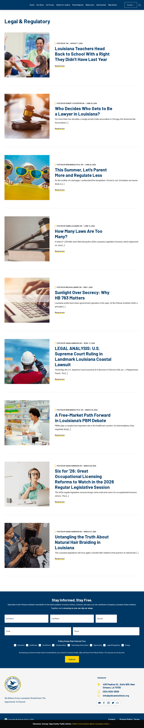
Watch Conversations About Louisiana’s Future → (92, 724)
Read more (60, 66)
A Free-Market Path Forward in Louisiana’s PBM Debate (82, 417)
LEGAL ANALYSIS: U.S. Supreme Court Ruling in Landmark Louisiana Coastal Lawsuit (83, 356)
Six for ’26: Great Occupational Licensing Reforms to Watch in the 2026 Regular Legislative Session (84, 479)
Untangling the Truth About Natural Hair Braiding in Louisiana (82, 542)
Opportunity (97, 645)
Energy (127, 645)
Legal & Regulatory (113, 645)
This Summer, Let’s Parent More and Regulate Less (81, 172)
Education (21, 645)
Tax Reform (46, 645)
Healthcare (33, 645)
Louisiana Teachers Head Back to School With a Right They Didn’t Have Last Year (82, 54)
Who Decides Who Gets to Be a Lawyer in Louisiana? (83, 111)
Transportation (61, 645)
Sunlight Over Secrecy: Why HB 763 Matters (82, 295)
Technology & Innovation (80, 645)
